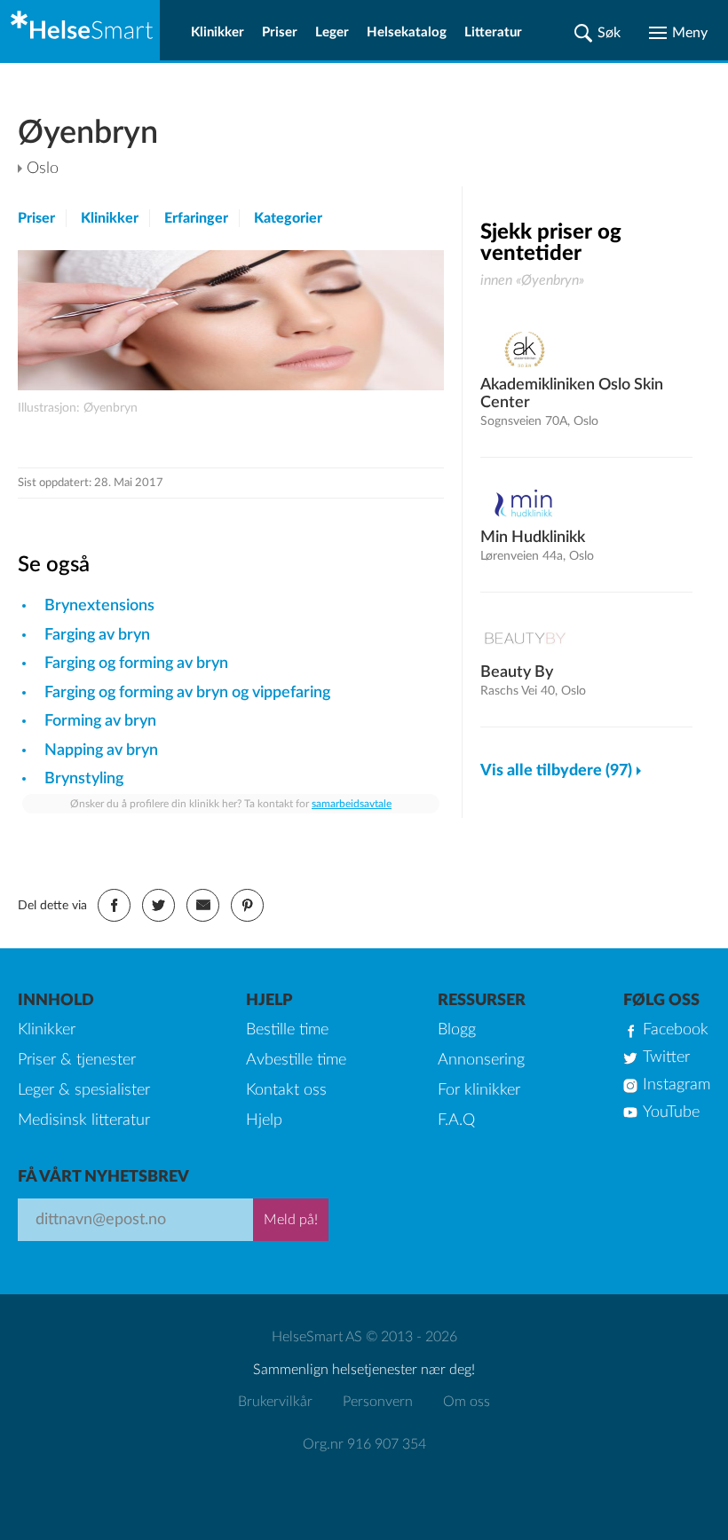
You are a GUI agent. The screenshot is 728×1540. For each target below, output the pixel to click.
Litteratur (493, 32)
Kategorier (288, 218)
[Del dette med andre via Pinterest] (247, 905)
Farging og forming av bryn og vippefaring (187, 693)
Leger (332, 32)
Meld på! (291, 1220)
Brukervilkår (275, 1402)
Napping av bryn (101, 750)
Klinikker (217, 32)
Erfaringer (196, 218)
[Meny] (678, 32)
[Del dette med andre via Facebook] (114, 905)
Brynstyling (83, 779)
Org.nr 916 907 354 (364, 1444)
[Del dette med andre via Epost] (202, 905)
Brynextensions (99, 606)
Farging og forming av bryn (136, 664)
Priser (279, 32)
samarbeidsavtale (352, 803)
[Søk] (597, 32)
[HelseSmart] (80, 30)
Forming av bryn (100, 721)
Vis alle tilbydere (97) (556, 771)
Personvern (378, 1402)
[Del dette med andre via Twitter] (158, 905)
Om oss (466, 1402)
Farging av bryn (97, 635)
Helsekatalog (407, 32)
